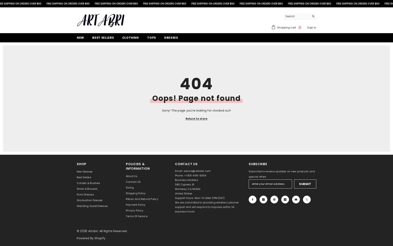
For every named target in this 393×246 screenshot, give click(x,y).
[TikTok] (285, 199)
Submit (305, 184)
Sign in (311, 27)
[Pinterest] (274, 199)
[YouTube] (296, 199)
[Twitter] (307, 199)
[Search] (299, 16)
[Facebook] (252, 199)
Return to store (197, 118)
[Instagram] (263, 199)
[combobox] (296, 16)
